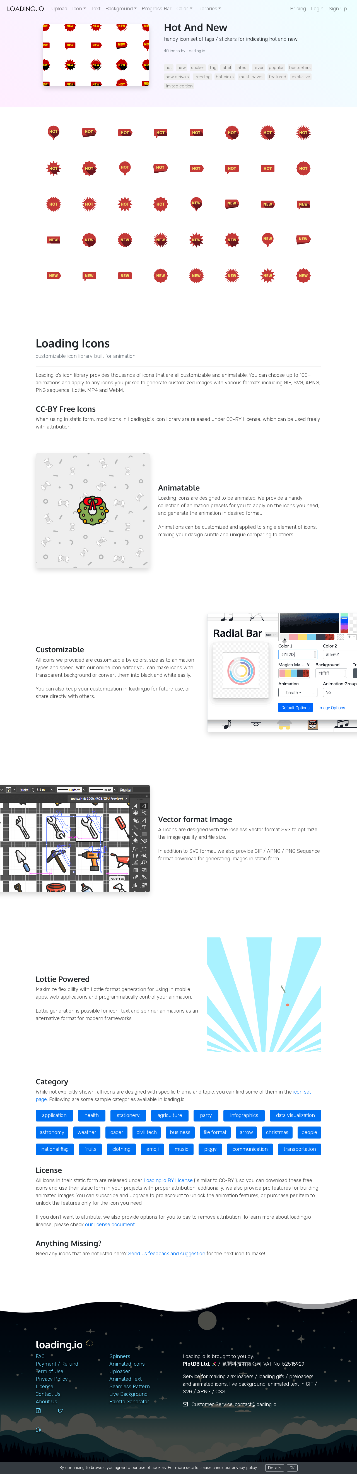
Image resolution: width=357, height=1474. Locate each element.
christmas (277, 1132)
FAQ (40, 1356)
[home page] (26, 8)
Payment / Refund (57, 1364)
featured (277, 76)
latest (242, 67)
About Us (46, 1402)
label (226, 67)
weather (87, 1132)
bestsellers (300, 67)
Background (119, 9)
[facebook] (45, 1416)
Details (274, 1467)
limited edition (179, 86)
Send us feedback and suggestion (166, 1254)
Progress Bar (157, 9)
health (92, 1115)
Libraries (207, 9)
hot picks (225, 76)
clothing (121, 1149)
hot (168, 67)
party (206, 1115)
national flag (55, 1149)
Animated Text (125, 1379)
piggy (210, 1149)
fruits (91, 1149)
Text (95, 9)
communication (250, 1149)
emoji (152, 1149)
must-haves (251, 76)
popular (276, 67)
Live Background (128, 1394)
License (44, 1386)
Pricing (298, 9)
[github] (45, 1435)
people (309, 1132)
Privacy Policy (52, 1379)
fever (258, 67)
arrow (246, 1132)
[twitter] (67, 1416)
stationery (128, 1115)
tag (213, 67)
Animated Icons (127, 1364)
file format (215, 1132)
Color (182, 9)
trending (202, 76)
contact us (48, 1394)
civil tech (147, 1132)
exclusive (301, 76)
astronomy (52, 1132)
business (180, 1132)
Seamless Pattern (129, 1386)
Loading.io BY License (168, 1180)
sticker (197, 67)
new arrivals (177, 76)
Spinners (119, 1356)
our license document (110, 1224)
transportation (300, 1149)
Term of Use (49, 1371)
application (54, 1115)
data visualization (295, 1115)
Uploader (119, 1371)
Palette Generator (129, 1402)
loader (116, 1132)
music (181, 1149)
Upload (59, 9)
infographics (244, 1115)
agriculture (170, 1115)
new (181, 67)
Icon (77, 9)
